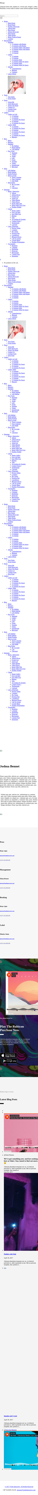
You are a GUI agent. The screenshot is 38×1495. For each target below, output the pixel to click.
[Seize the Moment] (10, 1430)
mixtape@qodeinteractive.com (7, 855)
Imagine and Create (10, 1416)
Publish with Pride (10, 1254)
